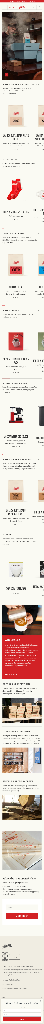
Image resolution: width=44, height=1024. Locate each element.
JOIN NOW (22, 916)
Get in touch (11, 674)
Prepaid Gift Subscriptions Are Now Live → (22, 1)
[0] (39, 7)
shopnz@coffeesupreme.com (14, 988)
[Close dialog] (41, 1001)
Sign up (22, 1019)
